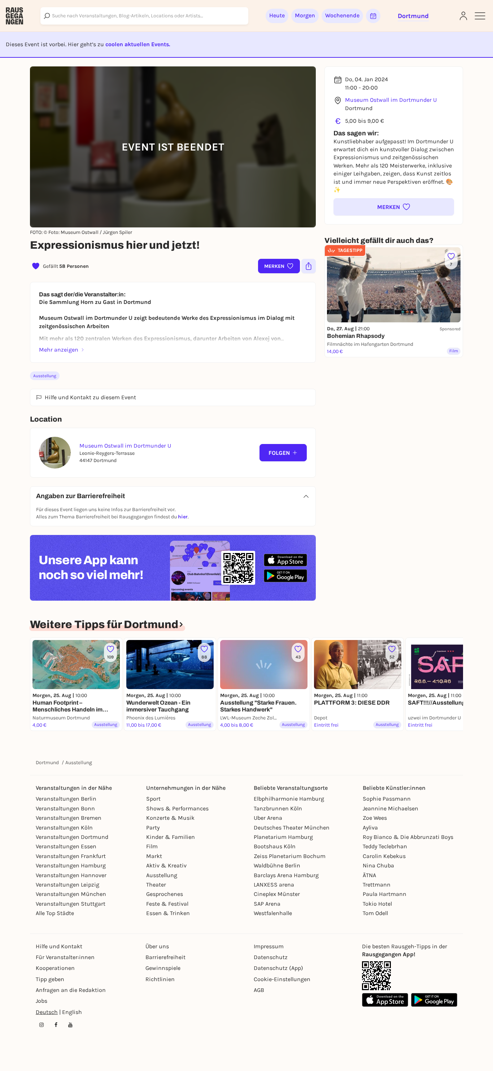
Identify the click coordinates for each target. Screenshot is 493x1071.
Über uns (157, 946)
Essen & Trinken (168, 913)
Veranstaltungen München (71, 894)
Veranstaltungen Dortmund (72, 836)
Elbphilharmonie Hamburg (289, 798)
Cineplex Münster (277, 894)
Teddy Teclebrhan (385, 846)
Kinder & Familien (170, 836)
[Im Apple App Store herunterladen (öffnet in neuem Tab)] (285, 560)
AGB (259, 990)
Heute (277, 15)
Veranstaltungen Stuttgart (70, 903)
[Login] (463, 16)
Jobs (41, 1000)
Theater (156, 884)
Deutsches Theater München (292, 827)
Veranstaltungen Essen (66, 846)
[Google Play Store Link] (434, 1000)
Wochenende (342, 15)
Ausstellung (44, 375)
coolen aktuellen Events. (137, 44)
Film (152, 846)
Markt (154, 856)
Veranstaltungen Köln (64, 827)
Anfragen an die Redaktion (71, 990)
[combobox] (144, 16)
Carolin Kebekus (384, 856)
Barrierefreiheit (165, 957)
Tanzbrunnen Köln (278, 808)
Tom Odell (375, 913)
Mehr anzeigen (58, 349)
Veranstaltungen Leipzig (67, 884)
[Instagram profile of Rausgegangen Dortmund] (41, 1025)
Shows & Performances (177, 808)
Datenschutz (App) (278, 968)
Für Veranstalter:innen (65, 957)
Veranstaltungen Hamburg (71, 865)
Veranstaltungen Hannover (71, 875)
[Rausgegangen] (14, 16)
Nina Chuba (378, 865)
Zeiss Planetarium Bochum (290, 856)
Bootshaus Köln (275, 846)
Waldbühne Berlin (277, 865)
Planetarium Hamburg (283, 836)
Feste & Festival (167, 903)
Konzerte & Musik (170, 817)
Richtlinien (160, 979)
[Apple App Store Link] (385, 1000)
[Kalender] (373, 16)
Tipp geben (50, 979)
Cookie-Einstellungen (282, 979)
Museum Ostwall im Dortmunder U (391, 99)
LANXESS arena (274, 884)
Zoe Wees (375, 817)
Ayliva (370, 827)
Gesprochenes (164, 894)
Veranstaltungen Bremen (68, 817)
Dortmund (47, 762)
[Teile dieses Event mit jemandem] (308, 266)
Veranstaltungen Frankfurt (71, 856)
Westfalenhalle (273, 913)
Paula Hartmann (384, 894)
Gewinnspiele (162, 968)
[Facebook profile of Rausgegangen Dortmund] (56, 1025)
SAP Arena (267, 903)
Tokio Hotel (377, 903)
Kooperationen (55, 968)
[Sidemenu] (480, 16)
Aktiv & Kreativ (166, 865)
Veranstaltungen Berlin (66, 798)
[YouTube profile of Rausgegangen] (70, 1025)
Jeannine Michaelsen (390, 808)
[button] (393, 206)
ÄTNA (369, 875)
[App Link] (376, 975)
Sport (153, 798)
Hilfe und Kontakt (59, 946)
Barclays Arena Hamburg (286, 875)
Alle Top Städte (55, 913)
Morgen (305, 15)
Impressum (269, 946)
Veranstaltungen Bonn (65, 808)
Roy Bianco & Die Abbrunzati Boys (408, 836)
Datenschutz (271, 957)
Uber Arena (268, 817)
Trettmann (377, 884)
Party (153, 827)
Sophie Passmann (387, 798)
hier (183, 517)
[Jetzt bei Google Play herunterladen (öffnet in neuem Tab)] (285, 575)
